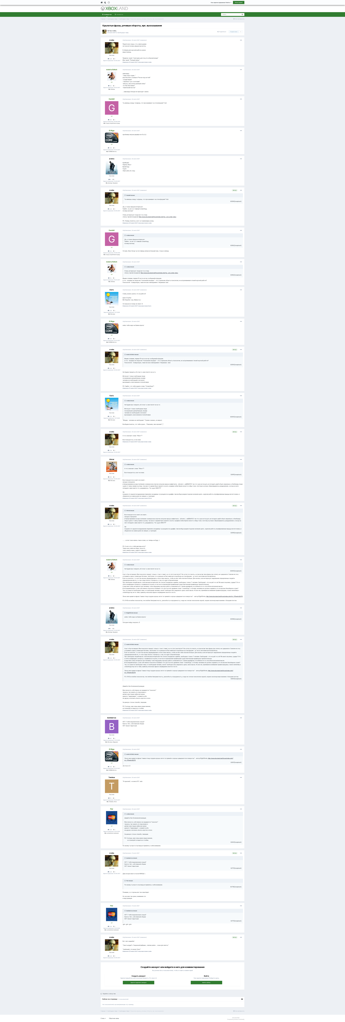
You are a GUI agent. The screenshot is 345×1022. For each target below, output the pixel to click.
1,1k (110, 85)
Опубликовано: (131, 40)
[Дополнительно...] (241, 40)
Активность (119, 14)
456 (110, 477)
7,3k (110, 148)
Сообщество (108, 14)
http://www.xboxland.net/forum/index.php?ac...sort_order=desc (157, 217)
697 (110, 738)
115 (110, 798)
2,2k (110, 58)
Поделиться (222, 31)
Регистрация (238, 2)
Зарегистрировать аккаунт (138, 982)
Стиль (103, 1018)
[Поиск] (242, 14)
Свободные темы (122, 32)
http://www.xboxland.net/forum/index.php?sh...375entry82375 (224, 596)
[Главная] (102, 2)
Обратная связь (114, 1018)
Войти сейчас (206, 982)
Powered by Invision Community (235, 1019)
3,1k (110, 119)
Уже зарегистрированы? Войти (221, 2)
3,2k (110, 829)
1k (110, 179)
